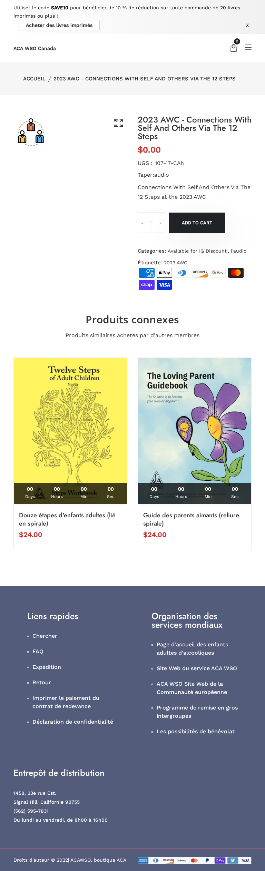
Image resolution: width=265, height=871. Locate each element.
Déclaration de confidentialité (72, 721)
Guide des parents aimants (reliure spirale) (191, 519)
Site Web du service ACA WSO (197, 668)
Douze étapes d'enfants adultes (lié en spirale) (67, 519)
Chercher (44, 636)
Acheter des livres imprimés (59, 25)
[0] (233, 49)
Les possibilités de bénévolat (196, 731)
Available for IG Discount (197, 251)
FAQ (37, 651)
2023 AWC (175, 262)
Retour (41, 682)
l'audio (238, 251)
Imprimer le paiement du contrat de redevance (65, 702)
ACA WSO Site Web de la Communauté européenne (192, 688)
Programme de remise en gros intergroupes (197, 711)
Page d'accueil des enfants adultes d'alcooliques (192, 648)
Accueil (34, 79)
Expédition (46, 667)
